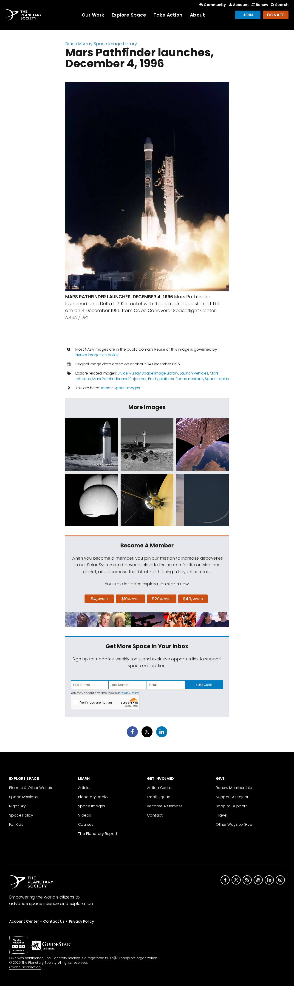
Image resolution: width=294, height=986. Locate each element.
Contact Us (54, 921)
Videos (84, 815)
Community (215, 4)
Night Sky (17, 806)
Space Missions (23, 797)
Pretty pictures (161, 378)
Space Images (127, 388)
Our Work (93, 15)
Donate (276, 15)
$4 (99, 599)
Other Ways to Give (234, 824)
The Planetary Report (97, 833)
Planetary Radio (93, 797)
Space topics (217, 378)
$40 (193, 599)
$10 (130, 599)
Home (105, 388)
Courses (85, 824)
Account (241, 4)
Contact (155, 815)
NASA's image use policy (97, 355)
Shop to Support (231, 806)
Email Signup (159, 797)
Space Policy (21, 815)
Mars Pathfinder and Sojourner (119, 378)
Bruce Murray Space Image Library (101, 44)
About (197, 15)
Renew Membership (234, 787)
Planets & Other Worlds (30, 787)
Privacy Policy (129, 693)
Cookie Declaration (25, 967)
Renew (262, 4)
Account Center (24, 921)
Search (281, 4)
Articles (84, 787)
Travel (221, 815)
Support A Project (232, 797)
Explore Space (129, 15)
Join (248, 15)
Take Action (168, 15)
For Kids (16, 824)
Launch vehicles (194, 373)
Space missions (189, 378)
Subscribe (204, 684)
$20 (161, 599)
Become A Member (164, 806)
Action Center (160, 787)
